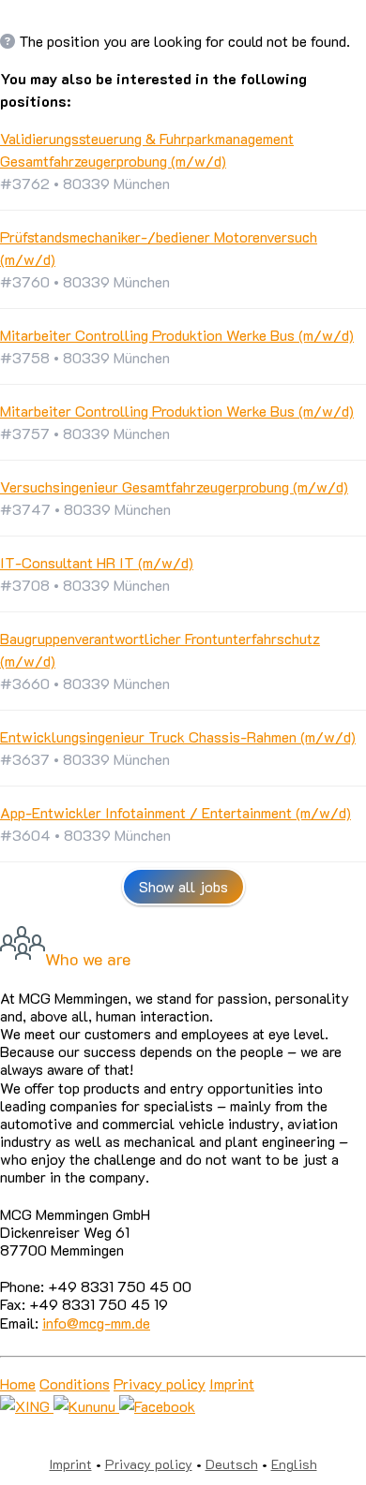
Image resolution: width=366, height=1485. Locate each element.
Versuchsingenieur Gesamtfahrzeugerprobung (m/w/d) (174, 486)
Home (18, 1383)
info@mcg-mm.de (96, 1322)
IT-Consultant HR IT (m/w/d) (96, 562)
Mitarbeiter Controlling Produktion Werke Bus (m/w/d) (177, 335)
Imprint (231, 1383)
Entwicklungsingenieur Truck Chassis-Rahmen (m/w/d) (178, 736)
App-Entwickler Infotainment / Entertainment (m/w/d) (175, 812)
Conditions (74, 1383)
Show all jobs (183, 886)
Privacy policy (160, 1383)
